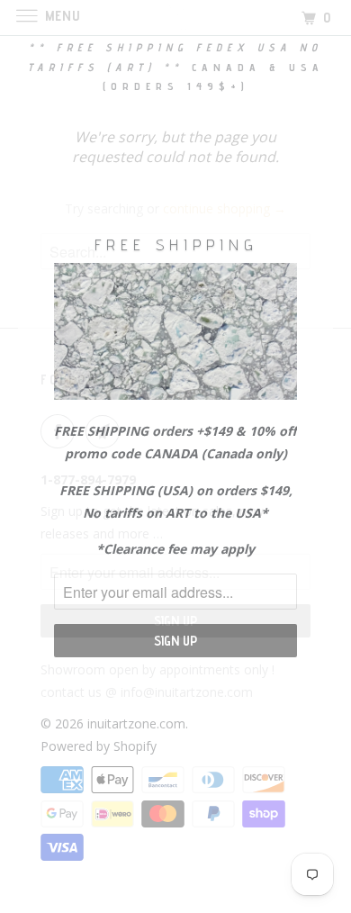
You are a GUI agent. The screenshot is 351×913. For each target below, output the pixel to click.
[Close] (312, 214)
